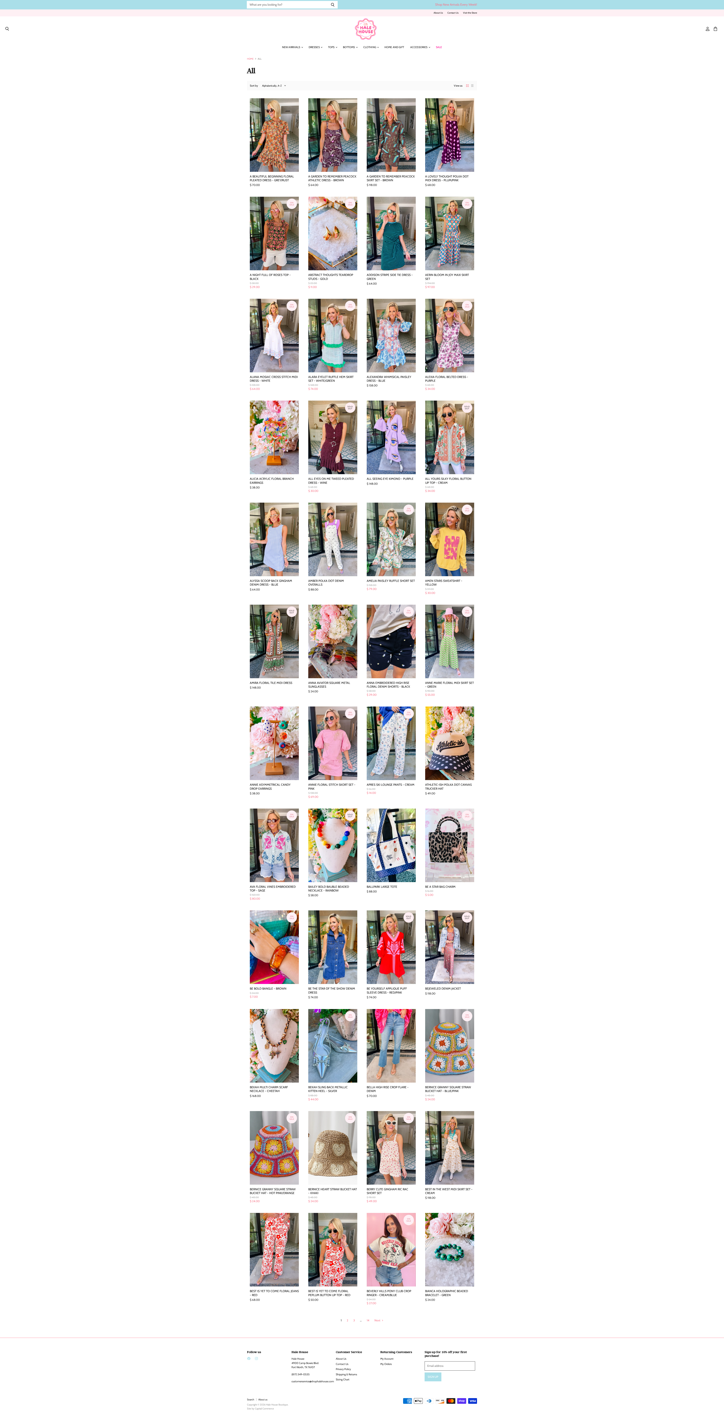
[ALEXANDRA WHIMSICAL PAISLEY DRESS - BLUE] (391, 335)
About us (262, 1399)
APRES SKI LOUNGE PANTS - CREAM (390, 784)
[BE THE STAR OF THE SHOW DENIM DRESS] (332, 947)
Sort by (254, 85)
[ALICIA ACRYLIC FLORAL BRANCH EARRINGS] (274, 437)
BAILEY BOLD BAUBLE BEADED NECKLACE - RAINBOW (328, 888)
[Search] (333, 4)
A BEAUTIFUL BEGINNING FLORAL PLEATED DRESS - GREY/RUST (272, 178)
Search (250, 1399)
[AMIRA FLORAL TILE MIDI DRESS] (274, 641)
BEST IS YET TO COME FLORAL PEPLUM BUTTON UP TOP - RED (329, 1293)
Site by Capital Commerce (260, 1408)
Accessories (419, 47)
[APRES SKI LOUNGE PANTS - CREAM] (391, 743)
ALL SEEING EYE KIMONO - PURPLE (390, 479)
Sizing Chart (342, 1379)
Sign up (433, 1377)
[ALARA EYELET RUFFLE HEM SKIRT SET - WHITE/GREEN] (332, 335)
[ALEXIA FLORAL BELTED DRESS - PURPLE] (449, 335)
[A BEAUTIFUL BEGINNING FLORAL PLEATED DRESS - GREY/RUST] (274, 135)
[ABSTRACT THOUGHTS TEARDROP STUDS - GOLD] (332, 233)
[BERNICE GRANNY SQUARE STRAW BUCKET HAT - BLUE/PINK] (449, 1046)
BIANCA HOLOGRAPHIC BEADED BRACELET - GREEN (446, 1293)
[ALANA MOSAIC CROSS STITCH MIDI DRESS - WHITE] (274, 335)
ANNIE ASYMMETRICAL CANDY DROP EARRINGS (270, 786)
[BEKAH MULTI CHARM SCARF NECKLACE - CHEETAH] (274, 1046)
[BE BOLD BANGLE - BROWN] (274, 947)
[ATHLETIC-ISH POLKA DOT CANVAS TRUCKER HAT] (449, 743)
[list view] (472, 86)
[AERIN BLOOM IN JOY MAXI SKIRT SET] (449, 233)
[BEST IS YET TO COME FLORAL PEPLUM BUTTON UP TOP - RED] (332, 1249)
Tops (331, 47)
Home (250, 59)
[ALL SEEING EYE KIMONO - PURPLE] (391, 437)
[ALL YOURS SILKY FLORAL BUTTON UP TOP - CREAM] (449, 437)
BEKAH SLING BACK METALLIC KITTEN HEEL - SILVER (328, 1089)
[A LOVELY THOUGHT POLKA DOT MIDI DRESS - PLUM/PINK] (449, 135)
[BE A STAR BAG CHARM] (449, 845)
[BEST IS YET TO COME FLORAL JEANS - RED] (274, 1249)
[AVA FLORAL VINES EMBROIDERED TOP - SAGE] (274, 845)
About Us (438, 13)
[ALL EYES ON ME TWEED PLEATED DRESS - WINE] (332, 437)
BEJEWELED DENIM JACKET (443, 988)
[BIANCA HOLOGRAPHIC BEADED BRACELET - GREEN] (449, 1249)
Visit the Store (470, 13)
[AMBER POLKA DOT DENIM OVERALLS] (332, 539)
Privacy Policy (343, 1369)
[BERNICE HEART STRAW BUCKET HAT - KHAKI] (332, 1148)
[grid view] (467, 86)
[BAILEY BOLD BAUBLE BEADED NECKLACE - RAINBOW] (332, 845)
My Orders (386, 1364)
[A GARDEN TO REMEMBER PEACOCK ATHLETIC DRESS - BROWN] (332, 135)
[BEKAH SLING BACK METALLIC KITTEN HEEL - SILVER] (332, 1046)
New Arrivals (291, 47)
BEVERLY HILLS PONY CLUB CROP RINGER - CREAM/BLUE (389, 1293)
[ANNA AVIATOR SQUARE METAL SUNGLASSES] (332, 641)
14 (368, 1320)
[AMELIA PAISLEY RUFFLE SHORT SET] (391, 539)
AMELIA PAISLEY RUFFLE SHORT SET (391, 581)
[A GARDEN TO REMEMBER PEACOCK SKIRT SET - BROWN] (391, 135)
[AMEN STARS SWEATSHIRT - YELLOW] (449, 539)
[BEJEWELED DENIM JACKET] (449, 947)
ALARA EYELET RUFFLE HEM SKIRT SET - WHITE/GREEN (331, 378)
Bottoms (349, 47)
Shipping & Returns (346, 1374)
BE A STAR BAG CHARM (440, 887)
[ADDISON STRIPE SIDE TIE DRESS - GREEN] (391, 233)
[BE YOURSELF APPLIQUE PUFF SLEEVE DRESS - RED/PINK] (391, 947)
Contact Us (453, 13)
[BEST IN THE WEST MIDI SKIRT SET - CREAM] (449, 1148)
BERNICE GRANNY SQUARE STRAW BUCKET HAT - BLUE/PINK (448, 1089)
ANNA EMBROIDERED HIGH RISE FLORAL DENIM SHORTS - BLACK (388, 684)
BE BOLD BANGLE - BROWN (268, 988)
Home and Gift (394, 47)
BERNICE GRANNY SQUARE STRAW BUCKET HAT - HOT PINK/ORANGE (273, 1191)
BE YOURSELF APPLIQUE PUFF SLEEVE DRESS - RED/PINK (387, 990)
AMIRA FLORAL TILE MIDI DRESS (271, 683)
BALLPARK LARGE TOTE (382, 887)
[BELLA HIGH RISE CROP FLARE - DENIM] (391, 1046)
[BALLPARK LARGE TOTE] (391, 845)
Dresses (314, 47)
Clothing (370, 47)
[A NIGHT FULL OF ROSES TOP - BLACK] (274, 233)
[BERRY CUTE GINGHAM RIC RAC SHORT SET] (391, 1148)
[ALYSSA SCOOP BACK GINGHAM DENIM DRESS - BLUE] (274, 539)
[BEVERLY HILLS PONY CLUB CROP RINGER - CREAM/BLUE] (391, 1249)
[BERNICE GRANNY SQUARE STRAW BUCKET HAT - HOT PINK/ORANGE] (274, 1148)
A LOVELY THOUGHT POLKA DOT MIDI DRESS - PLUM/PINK (447, 178)
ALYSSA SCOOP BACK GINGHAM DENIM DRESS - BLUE (271, 582)
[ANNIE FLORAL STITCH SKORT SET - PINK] (332, 743)
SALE (439, 47)
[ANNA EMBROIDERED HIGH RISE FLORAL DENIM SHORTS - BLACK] (391, 641)
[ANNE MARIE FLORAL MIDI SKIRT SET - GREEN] (449, 641)
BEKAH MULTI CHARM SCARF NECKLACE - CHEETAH (269, 1089)
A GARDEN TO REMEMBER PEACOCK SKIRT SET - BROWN (391, 178)
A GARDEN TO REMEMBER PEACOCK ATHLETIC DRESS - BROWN (332, 178)
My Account (386, 1358)
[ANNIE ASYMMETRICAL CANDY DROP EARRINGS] (274, 743)
